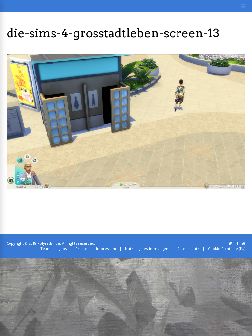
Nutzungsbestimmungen (146, 248)
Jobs (63, 248)
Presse (81, 248)
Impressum (106, 248)
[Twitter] (230, 243)
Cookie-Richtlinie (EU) (226, 248)
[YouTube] (243, 243)
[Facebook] (237, 243)
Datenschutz (188, 248)
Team (45, 248)
